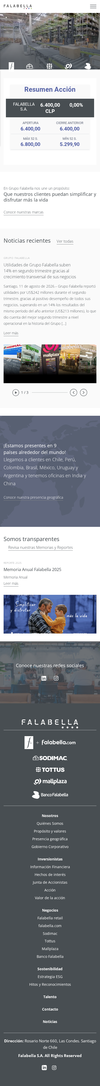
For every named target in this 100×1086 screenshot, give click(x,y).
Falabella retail (50, 917)
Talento (50, 996)
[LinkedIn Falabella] (44, 1069)
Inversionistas (50, 859)
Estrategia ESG (50, 976)
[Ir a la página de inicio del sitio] (18, 6)
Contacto (50, 1009)
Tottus (50, 940)
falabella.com (50, 925)
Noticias (50, 1021)
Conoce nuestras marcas (24, 212)
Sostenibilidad (50, 968)
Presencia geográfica (50, 838)
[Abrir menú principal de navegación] (93, 6)
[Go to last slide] (73, 392)
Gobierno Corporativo (50, 846)
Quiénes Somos (50, 823)
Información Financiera (50, 866)
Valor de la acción (50, 897)
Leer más (11, 332)
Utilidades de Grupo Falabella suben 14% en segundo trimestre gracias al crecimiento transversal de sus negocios (40, 270)
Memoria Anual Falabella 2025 (32, 569)
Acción (50, 890)
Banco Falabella (50, 956)
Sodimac (50, 933)
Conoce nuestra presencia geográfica (33, 497)
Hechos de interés (50, 874)
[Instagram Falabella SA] (54, 1069)
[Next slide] (83, 392)
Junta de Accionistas (50, 882)
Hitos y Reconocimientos (50, 984)
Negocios (50, 910)
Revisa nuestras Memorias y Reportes (40, 547)
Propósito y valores (50, 831)
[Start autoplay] (15, 392)
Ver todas (65, 241)
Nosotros (50, 815)
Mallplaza (50, 948)
